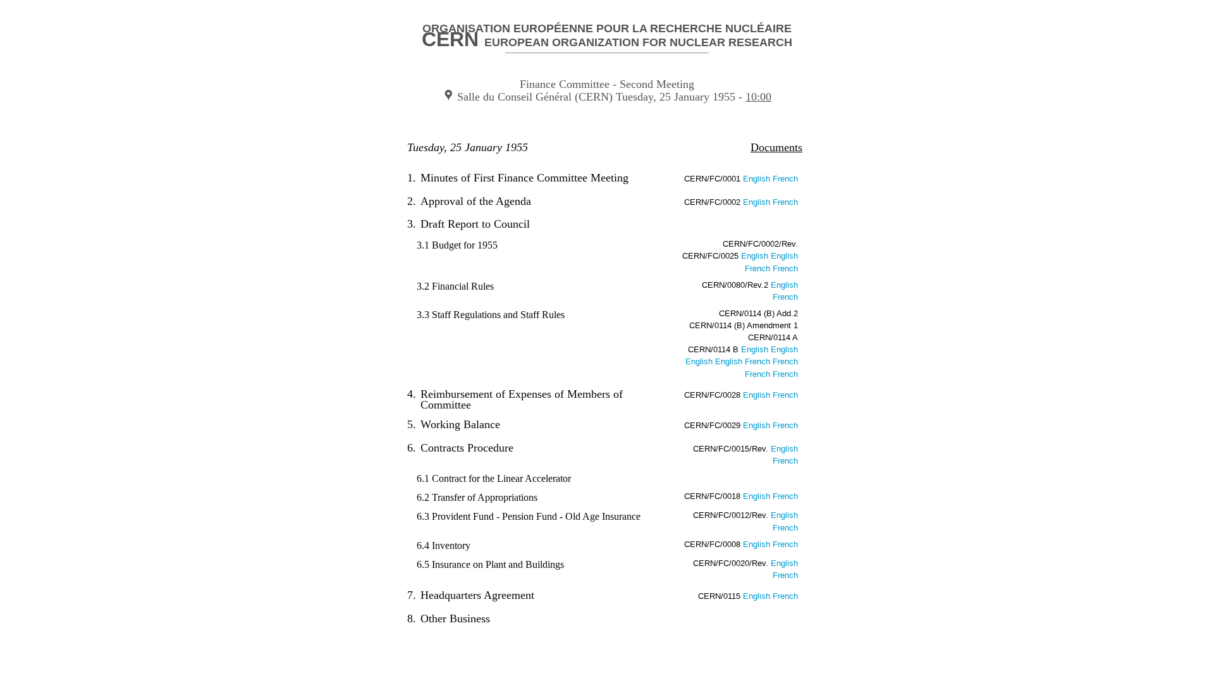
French (785, 179)
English (758, 179)
